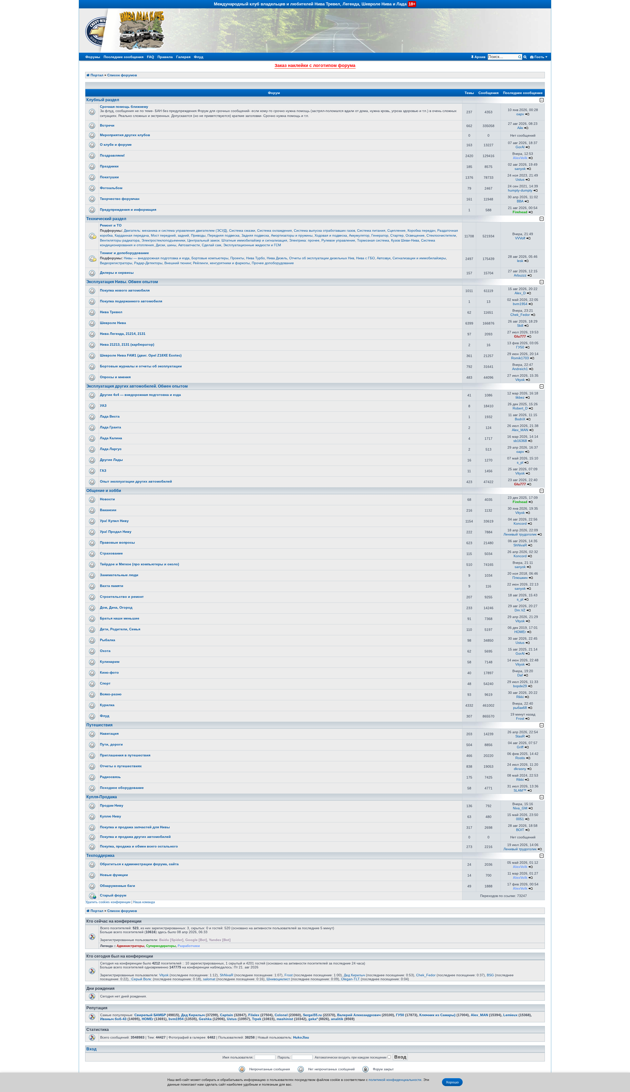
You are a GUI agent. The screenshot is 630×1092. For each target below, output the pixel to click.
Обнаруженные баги (117, 886)
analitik (337, 1019)
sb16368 (520, 441)
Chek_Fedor (520, 315)
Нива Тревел (111, 312)
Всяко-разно (111, 694)
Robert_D (520, 408)
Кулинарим (109, 662)
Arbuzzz (520, 275)
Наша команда (144, 902)
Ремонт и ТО (111, 225)
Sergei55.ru (312, 1015)
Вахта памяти (111, 586)
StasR (520, 736)
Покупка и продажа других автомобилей (135, 837)
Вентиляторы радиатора (120, 240)
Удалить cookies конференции (107, 902)
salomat (209, 979)
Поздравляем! (112, 155)
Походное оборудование (122, 788)
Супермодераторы (161, 946)
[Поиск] (520, 57)
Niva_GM (520, 808)
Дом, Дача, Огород (116, 607)
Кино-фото (109, 672)
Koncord (520, 523)
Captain (226, 1015)
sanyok (520, 169)
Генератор (379, 235)
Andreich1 (520, 369)
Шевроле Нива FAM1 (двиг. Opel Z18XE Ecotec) (141, 355)
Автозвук (384, 258)
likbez (520, 397)
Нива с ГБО (365, 258)
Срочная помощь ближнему (124, 107)
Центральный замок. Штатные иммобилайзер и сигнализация (237, 240)
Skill (520, 325)
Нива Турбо (255, 258)
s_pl (520, 462)
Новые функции (114, 875)
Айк (520, 128)
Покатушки (109, 177)
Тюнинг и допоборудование (124, 253)
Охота (105, 651)
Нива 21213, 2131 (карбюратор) (127, 344)
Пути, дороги (111, 744)
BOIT (520, 830)
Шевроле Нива (113, 323)
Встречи (107, 125)
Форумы (92, 57)
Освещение (415, 235)
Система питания (371, 230)
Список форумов (122, 75)
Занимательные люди (119, 575)
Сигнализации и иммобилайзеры (419, 258)
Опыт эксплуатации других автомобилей (136, 481)
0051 (520, 819)
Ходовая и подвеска (331, 235)
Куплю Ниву (110, 816)
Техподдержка (100, 855)
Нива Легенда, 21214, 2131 (122, 334)
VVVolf (520, 238)
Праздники (109, 166)
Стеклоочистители (441, 235)
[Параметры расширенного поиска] (525, 57)
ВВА (520, 201)
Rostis (520, 758)
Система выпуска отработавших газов (324, 230)
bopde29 (520, 686)
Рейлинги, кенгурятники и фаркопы (221, 263)
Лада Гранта (110, 427)
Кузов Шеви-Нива (405, 240)
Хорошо (452, 1082)
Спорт (105, 683)
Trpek (256, 1019)
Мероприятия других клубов (125, 135)
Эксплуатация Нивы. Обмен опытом (122, 282)
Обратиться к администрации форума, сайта (139, 864)
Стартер (397, 235)
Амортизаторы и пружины (292, 235)
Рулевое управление (338, 240)
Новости (107, 499)
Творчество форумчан (119, 199)
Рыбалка (107, 640)
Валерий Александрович (359, 1015)
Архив (479, 57)
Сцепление (396, 230)
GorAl (520, 147)
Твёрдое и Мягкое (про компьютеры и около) (139, 564)
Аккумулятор (359, 235)
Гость (539, 57)
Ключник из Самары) (437, 1015)
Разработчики (189, 946)
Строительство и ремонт (122, 597)
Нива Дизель (277, 258)
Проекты (237, 258)
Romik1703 (520, 358)
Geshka (205, 1019)
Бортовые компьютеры (209, 258)
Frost (520, 718)
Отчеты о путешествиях (121, 766)
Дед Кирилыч (354, 975)
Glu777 (520, 336)
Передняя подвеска (223, 235)
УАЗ (103, 405)
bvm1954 (520, 304)
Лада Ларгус (111, 449)
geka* (313, 1019)
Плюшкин (520, 578)
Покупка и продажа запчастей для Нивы (135, 827)
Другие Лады (111, 460)
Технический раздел (106, 219)
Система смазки (242, 230)
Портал (96, 75)
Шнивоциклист (278, 979)
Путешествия (99, 725)
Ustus (520, 179)
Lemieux (510, 1015)
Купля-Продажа (101, 797)
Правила (165, 57)
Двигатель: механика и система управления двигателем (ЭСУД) (175, 230)
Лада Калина (111, 438)
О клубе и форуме (116, 145)
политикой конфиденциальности (395, 1080)
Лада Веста (110, 416)
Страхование (111, 553)
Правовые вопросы (117, 542)
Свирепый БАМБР (150, 1015)
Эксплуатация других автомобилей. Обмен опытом (137, 386)
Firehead (520, 212)
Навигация (109, 733)
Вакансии (108, 510)
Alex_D (520, 293)
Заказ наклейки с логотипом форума (315, 65)
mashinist (285, 1019)
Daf (520, 675)
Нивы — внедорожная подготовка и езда (156, 258)
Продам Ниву (111, 805)
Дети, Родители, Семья (120, 629)
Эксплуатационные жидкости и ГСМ (252, 245)
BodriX (520, 419)
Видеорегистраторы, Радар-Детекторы (131, 263)
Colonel (281, 1015)
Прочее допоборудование (273, 263)
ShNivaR (520, 545)
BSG (490, 975)
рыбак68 (520, 708)
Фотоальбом (111, 188)
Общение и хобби (103, 491)
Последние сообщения (123, 57)
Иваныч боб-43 (113, 1019)
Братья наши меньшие (119, 618)
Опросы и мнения (115, 377)
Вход (91, 1049)
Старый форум (113, 895)
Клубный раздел (102, 100)
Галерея (183, 57)
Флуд (198, 57)
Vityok (520, 380)
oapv (520, 114)
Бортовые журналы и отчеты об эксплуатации (141, 366)
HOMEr (520, 632)
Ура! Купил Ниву (114, 521)
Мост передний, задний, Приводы (178, 235)
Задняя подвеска (255, 235)
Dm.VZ (520, 610)
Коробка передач (421, 230)
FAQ (150, 57)
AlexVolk (520, 158)
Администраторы (130, 946)
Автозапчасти (189, 245)
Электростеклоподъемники (163, 240)
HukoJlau (301, 1037)
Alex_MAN (520, 430)
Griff (520, 747)
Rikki (520, 697)
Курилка (107, 705)
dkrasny (520, 769)
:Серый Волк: (141, 979)
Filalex (253, 1015)
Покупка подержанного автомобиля (131, 301)
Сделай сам (211, 245)
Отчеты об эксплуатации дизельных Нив (321, 258)
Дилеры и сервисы (117, 273)
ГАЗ (103, 471)
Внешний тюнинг (177, 263)
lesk (520, 261)
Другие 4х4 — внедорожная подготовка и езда (140, 395)
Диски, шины (166, 245)
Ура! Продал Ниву (115, 532)
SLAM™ (520, 790)
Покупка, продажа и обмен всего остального (139, 846)
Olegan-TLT (350, 979)
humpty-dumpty (520, 190)
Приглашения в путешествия (125, 755)
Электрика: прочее (304, 240)
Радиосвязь (110, 777)
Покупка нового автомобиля (125, 290)
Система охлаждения (274, 230)
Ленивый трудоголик (520, 534)
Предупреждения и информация (128, 210)
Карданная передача (132, 235)
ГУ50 (520, 347)
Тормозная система (373, 240)
